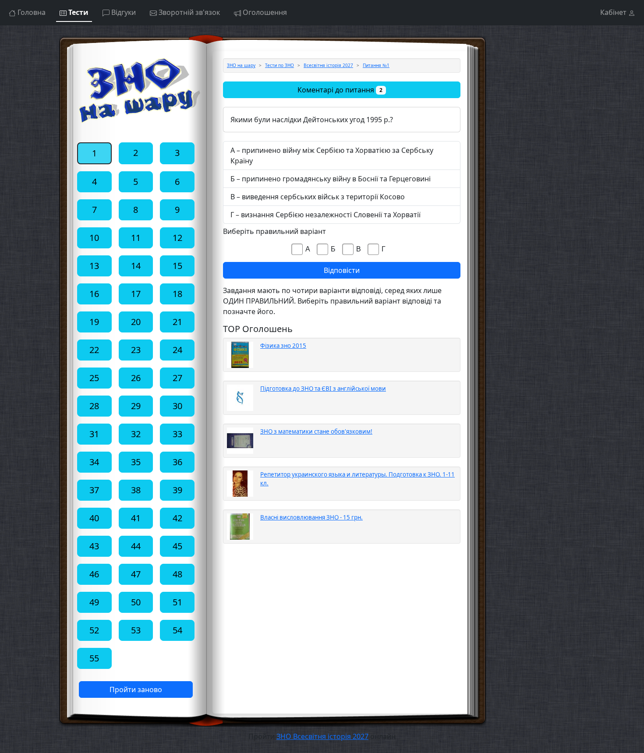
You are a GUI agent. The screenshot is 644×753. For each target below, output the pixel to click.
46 (94, 574)
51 (177, 602)
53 (136, 630)
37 (94, 490)
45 (177, 546)
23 (136, 350)
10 (94, 238)
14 (136, 266)
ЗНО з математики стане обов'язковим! (316, 431)
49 (94, 602)
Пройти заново (136, 689)
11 (136, 238)
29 (136, 406)
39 (177, 490)
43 (94, 546)
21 (177, 322)
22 (94, 350)
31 (94, 434)
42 (177, 518)
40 (94, 518)
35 (136, 462)
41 (136, 518)
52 (94, 630)
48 (177, 574)
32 (136, 434)
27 (177, 378)
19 (94, 322)
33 (177, 434)
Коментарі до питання (339, 90)
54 (177, 630)
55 (94, 658)
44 (136, 546)
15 (177, 266)
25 (94, 378)
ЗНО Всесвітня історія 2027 (322, 736)
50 (136, 602)
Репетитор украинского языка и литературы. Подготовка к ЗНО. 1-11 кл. (357, 478)
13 (94, 266)
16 (94, 294)
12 (177, 238)
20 (136, 322)
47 (136, 574)
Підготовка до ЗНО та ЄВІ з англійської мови (323, 388)
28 (94, 406)
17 (136, 294)
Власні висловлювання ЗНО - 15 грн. (311, 517)
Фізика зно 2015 (283, 346)
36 (177, 462)
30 (177, 406)
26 (136, 378)
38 (136, 490)
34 (94, 462)
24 (177, 350)
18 (177, 294)
